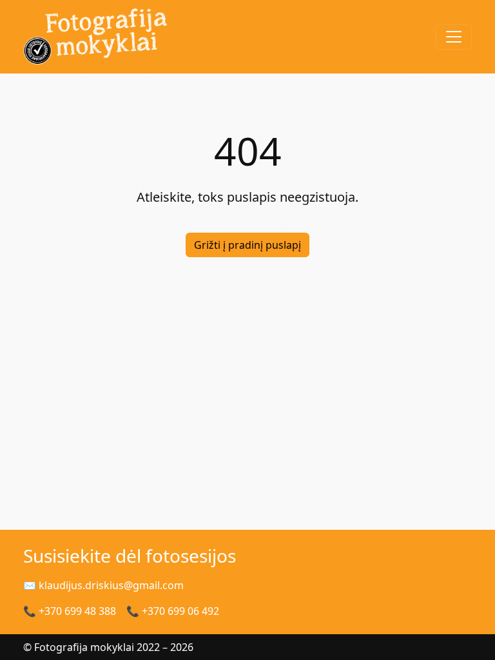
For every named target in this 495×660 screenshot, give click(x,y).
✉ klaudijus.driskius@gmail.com (103, 585)
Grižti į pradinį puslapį (247, 245)
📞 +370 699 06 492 (172, 611)
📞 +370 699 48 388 (69, 611)
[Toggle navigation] (454, 37)
